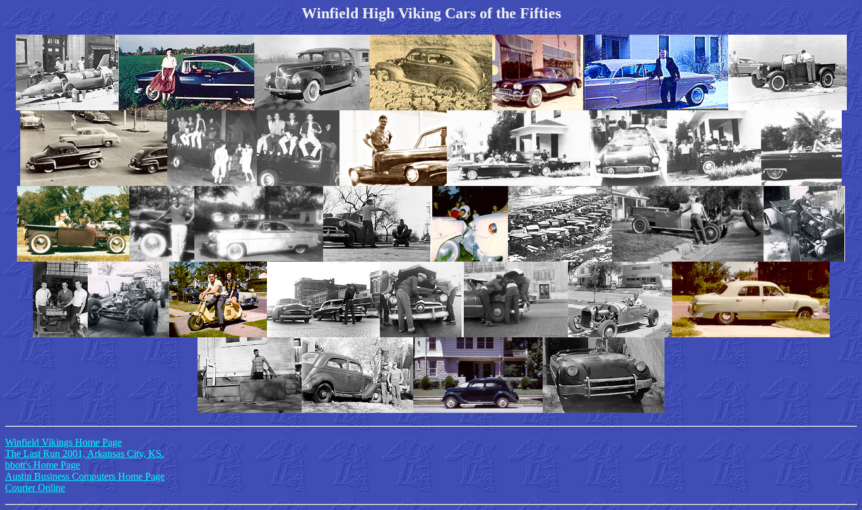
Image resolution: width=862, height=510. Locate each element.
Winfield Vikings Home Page (63, 442)
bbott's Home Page (42, 465)
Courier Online (35, 487)
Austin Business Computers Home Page (85, 476)
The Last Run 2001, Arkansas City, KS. (84, 453)
